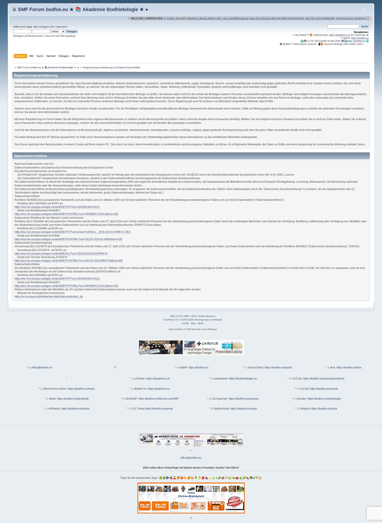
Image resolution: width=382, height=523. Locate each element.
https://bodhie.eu (360, 38)
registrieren (61, 26)
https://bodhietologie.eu (243, 378)
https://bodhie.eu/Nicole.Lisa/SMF (158, 398)
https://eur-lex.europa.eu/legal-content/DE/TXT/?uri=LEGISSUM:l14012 (57, 207)
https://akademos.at (339, 35)
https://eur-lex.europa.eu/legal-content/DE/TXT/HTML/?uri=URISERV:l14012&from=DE (66, 214)
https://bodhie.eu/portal (278, 367)
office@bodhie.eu (41, 367)
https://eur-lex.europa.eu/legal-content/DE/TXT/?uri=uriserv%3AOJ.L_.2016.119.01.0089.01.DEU (73, 232)
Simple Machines (206, 316)
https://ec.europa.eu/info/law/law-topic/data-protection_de (49, 296)
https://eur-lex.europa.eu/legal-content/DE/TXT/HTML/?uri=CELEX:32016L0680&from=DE (68, 239)
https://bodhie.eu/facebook (73, 398)
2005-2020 (188, 319)
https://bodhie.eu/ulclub (324, 388)
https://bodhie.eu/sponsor (244, 398)
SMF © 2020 (190, 316)
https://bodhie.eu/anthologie (324, 398)
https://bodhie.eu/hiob (324, 408)
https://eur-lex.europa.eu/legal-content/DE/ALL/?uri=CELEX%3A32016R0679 (61, 253)
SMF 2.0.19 (176, 316)
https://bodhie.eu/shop (243, 408)
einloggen (44, 26)
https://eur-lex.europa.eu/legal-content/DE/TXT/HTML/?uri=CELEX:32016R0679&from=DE (69, 260)
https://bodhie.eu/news (81, 388)
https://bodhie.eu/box (348, 367)
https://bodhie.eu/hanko (75, 408)
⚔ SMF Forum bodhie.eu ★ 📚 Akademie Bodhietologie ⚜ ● (80, 9)
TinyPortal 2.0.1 (171, 319)
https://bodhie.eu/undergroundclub (323, 378)
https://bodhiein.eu (159, 388)
